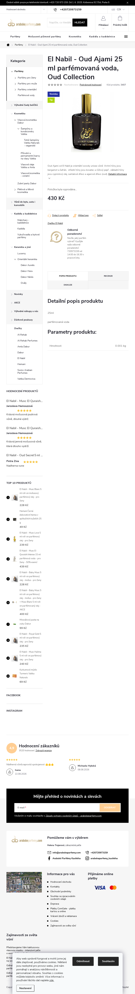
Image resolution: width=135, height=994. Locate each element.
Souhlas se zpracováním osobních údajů (62, 898)
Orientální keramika (27, 259)
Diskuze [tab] (68, 285)
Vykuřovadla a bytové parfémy (28, 236)
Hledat (80, 22)
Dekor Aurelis (28, 265)
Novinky (18, 294)
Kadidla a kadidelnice (25, 213)
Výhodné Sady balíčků (26, 105)
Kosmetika (19, 113)
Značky (18, 328)
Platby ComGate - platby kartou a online (63, 910)
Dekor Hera (26, 271)
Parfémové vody (26, 95)
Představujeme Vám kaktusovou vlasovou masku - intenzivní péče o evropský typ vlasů (23, 950)
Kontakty (55, 886)
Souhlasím (108, 961)
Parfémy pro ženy (27, 77)
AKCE (17, 302)
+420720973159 (99, 852)
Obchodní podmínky (60, 891)
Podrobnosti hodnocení (90, 85)
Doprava (54, 903)
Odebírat (110, 807)
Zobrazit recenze (44, 750)
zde (51, 980)
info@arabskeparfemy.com (67, 852)
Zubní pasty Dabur (26, 183)
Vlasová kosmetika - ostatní (30, 175)
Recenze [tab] (108, 276)
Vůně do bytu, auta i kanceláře (24, 203)
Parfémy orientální (27, 89)
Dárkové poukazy (23, 319)
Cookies (54, 920)
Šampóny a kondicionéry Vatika (27, 131)
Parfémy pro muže (27, 83)
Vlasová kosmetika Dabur (27, 121)
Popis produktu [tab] (68, 276)
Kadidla (21, 228)
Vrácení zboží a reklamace (63, 916)
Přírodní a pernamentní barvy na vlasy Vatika (30, 156)
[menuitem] (15, 37)
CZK (119, 9)
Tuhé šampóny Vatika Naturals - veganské (32, 142)
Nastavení (25, 988)
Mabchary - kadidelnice (23, 221)
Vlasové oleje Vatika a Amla (28, 166)
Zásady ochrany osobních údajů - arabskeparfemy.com (74, 815)
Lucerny (21, 253)
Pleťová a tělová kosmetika (25, 191)
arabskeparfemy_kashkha (104, 858)
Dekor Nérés (27, 277)
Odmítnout (83, 961)
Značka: (55, 223)
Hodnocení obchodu (15, 9)
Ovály (24, 283)
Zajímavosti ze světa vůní (63, 925)
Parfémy (18, 71)
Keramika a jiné (22, 247)
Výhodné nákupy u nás (26, 311)
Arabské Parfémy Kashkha (67, 858)
